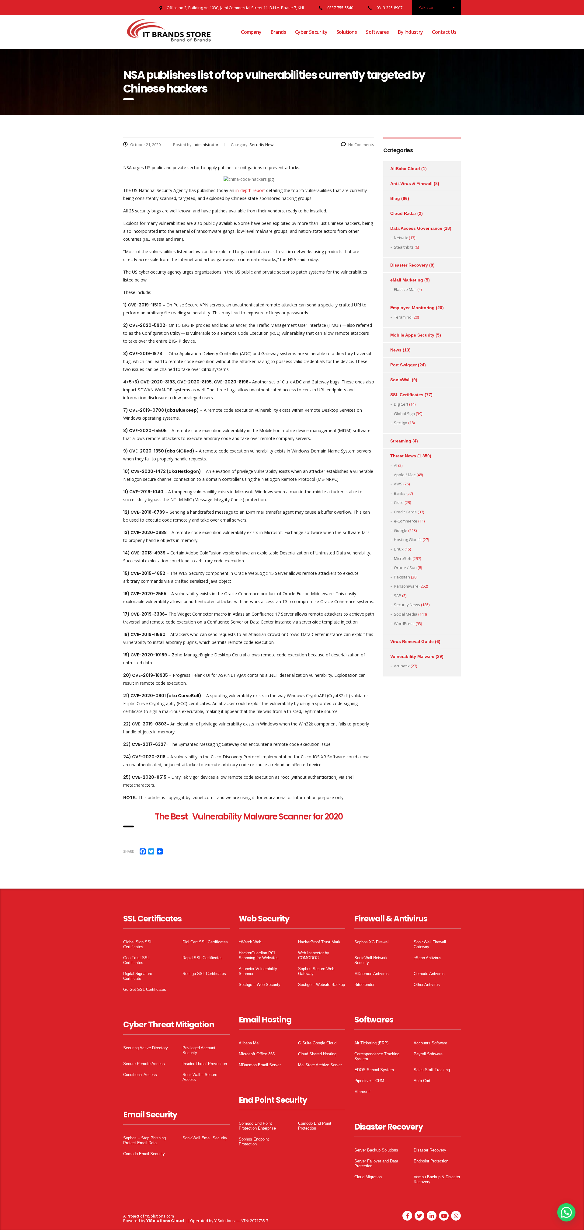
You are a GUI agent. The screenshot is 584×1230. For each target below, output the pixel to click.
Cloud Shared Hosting (317, 1054)
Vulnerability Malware (412, 656)
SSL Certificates (406, 394)
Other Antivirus (427, 984)
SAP (397, 595)
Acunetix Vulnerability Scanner (258, 971)
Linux (399, 549)
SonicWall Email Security (204, 1138)
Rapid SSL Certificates (202, 958)
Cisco (399, 502)
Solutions (346, 32)
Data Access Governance (416, 228)
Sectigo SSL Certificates (204, 973)
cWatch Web (250, 942)
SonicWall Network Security (371, 960)
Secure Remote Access (144, 1063)
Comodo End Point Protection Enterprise (257, 1125)
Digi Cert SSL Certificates (205, 942)
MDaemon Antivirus (371, 973)
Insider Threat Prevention (204, 1063)
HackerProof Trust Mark (319, 942)
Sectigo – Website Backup (321, 984)
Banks (399, 493)
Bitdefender (364, 984)
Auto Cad (422, 1080)
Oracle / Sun (405, 567)
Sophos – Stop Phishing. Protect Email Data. (145, 1140)
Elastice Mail (405, 289)
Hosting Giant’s (408, 539)
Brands (278, 32)
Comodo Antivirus (429, 973)
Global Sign (404, 413)
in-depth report (250, 190)
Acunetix (402, 666)
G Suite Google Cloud (317, 1043)
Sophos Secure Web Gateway (316, 971)
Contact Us (444, 32)
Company (251, 32)
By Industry (410, 32)
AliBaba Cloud (405, 168)
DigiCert (401, 404)
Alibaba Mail (249, 1043)
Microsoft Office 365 (257, 1054)
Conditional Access (140, 1074)
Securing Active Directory (145, 1048)
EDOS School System (374, 1070)
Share (128, 851)
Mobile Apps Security (412, 335)
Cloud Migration (368, 1177)
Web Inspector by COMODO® (313, 955)
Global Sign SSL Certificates (137, 944)
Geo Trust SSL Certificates (136, 960)
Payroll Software (428, 1054)
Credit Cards (405, 512)
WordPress (404, 623)
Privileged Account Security (198, 1050)
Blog (395, 198)
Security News (407, 604)
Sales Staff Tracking (432, 1070)
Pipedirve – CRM (369, 1080)
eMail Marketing (406, 280)
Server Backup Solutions (376, 1150)
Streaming (400, 441)
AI (395, 465)
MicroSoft (403, 558)
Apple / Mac (404, 474)
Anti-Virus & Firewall (411, 183)
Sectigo (400, 422)
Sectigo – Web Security (259, 984)
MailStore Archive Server (320, 1065)
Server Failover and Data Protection (376, 1163)
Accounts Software (430, 1043)
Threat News (403, 455)
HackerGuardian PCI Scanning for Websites (259, 955)
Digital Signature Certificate (137, 976)
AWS (398, 484)
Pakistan (402, 577)
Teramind (403, 317)
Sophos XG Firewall (371, 942)
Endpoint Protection (431, 1161)
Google (400, 530)
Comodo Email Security (144, 1153)
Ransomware (406, 586)
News (395, 350)
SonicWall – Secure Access (199, 1077)
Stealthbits (404, 247)
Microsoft (362, 1091)
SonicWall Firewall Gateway (430, 944)
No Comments (361, 144)
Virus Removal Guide (412, 641)
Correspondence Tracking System (376, 1056)
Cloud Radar (403, 213)
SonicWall (400, 379)
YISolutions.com (159, 1216)
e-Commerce (405, 521)
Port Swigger (403, 364)
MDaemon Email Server (260, 1065)
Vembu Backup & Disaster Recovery (437, 1179)
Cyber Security (311, 32)
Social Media (405, 614)
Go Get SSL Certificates (144, 989)
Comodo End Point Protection (314, 1125)
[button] (566, 1212)
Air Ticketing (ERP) (371, 1043)
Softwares (377, 32)
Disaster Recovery (409, 265)
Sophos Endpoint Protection (254, 1141)
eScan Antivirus (427, 958)
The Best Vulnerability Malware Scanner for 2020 (249, 817)
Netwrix (401, 237)
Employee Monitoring (412, 307)
